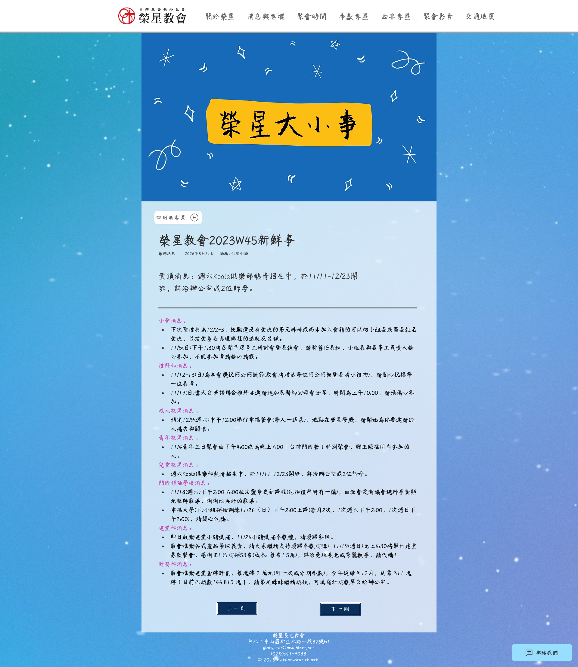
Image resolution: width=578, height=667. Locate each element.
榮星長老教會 (288, 635)
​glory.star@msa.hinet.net (288, 647)
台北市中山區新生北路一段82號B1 (288, 641)
